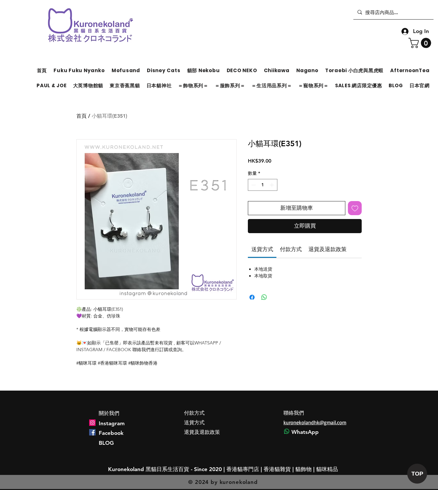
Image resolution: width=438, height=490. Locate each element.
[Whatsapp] (286, 431)
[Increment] (272, 184)
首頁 (81, 116)
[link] (262, 249)
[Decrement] (253, 184)
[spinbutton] (262, 184)
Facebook (111, 433)
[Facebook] (92, 432)
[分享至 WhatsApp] (264, 297)
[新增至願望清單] (355, 208)
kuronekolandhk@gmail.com (314, 422)
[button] (421, 43)
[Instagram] (92, 422)
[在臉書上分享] (252, 297)
